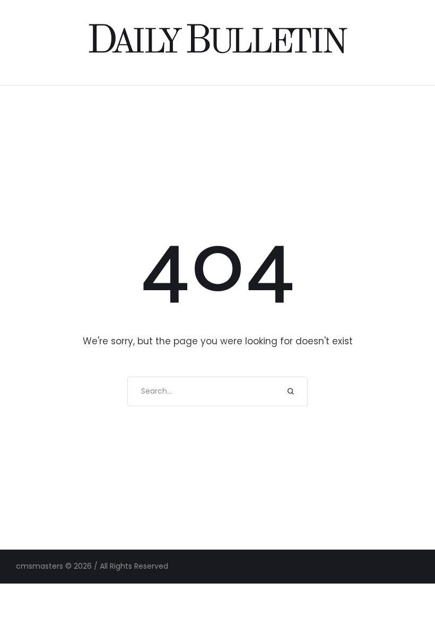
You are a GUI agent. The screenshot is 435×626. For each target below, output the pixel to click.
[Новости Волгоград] (217, 42)
